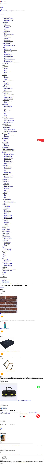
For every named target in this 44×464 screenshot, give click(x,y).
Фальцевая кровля (5, 39)
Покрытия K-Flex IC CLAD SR (8, 216)
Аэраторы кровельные (5, 165)
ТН (4, 112)
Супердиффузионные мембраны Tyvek (9, 201)
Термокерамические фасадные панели (7, 91)
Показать (1, 293)
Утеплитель (3, 247)
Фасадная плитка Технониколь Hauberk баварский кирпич (7, 313)
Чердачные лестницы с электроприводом (9, 135)
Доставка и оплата (8, 10)
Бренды (24, 10)
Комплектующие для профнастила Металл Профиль (10, 50)
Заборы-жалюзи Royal (7, 243)
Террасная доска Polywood (6, 233)
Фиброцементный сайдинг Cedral (8, 97)
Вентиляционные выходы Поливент (8, 158)
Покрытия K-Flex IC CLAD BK (8, 215)
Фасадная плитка (5, 76)
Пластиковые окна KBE (6, 181)
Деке (5, 170)
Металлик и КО (6, 38)
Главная (1, 283)
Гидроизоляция (5, 193)
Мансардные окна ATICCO (6, 147)
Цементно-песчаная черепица (6, 43)
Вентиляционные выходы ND (7, 159)
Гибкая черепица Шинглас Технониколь (9, 24)
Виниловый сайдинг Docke (7, 105)
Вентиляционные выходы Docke (8, 155)
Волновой (5, 72)
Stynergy (5, 36)
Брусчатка (3, 274)
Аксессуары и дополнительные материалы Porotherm (9, 269)
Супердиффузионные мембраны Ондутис (9, 200)
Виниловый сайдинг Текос (7, 108)
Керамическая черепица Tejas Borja (8, 56)
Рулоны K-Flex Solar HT (7, 210)
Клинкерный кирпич (6, 261)
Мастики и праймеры (4, 273)
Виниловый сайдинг (5, 104)
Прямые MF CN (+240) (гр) (7, 248)
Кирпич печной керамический (8, 263)
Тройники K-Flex (6, 224)
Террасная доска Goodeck (6, 230)
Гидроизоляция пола (6, 194)
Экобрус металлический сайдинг (8, 101)
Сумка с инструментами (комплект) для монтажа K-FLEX (24, 400)
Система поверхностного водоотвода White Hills (8, 149)
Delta (5, 190)
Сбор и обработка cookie (22, 415)
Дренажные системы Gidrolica (7, 125)
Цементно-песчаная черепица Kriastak (8, 44)
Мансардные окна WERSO (6, 139)
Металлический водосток (6, 117)
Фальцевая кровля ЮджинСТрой (8, 42)
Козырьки (3, 275)
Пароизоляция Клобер (7, 191)
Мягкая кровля (4, 23)
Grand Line (5, 33)
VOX (5, 90)
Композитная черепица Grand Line (8, 51)
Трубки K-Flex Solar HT (7, 206)
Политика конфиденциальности (23, 413)
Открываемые (6, 141)
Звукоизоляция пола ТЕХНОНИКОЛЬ (4, 328)
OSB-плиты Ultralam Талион (6, 236)
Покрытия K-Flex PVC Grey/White (8, 218)
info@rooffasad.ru (35, 412)
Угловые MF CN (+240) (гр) (7, 249)
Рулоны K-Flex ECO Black (7, 211)
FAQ (7, 413)
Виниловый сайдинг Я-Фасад (7, 111)
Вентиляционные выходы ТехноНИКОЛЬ (9, 154)
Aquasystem (5, 102)
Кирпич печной (5, 262)
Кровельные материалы (4, 21)
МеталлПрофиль (6, 35)
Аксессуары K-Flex (5, 219)
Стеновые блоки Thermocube (7, 264)
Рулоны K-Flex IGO (6, 212)
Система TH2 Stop (6, 183)
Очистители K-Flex (6, 221)
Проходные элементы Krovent (7, 162)
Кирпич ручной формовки (7, 260)
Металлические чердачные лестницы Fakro (9, 129)
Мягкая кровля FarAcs (7, 31)
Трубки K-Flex (4, 204)
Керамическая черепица (6, 53)
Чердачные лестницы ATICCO (6, 127)
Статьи (20, 412)
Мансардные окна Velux (6, 142)
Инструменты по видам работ (6, 17)
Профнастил (4, 47)
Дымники (4, 67)
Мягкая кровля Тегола (7, 25)
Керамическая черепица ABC (7, 58)
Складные (5, 134)
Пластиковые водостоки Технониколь (8, 122)
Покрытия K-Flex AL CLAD (7, 214)
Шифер (4, 69)
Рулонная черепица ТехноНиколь (8, 26)
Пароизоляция (4, 187)
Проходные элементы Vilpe (7, 164)
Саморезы (4, 73)
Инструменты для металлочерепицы (8, 20)
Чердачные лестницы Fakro (6, 128)
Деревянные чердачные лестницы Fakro (9, 132)
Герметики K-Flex (6, 222)
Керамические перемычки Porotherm (7, 270)
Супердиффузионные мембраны (7, 199)
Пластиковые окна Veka (6, 180)
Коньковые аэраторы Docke (7, 172)
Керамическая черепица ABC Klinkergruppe (9, 59)
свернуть (42, 141)
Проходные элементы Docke (7, 163)
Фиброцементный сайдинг (6, 92)
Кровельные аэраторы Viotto (7, 166)
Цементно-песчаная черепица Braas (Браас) (9, 45)
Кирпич (3, 258)
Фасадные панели (5, 86)
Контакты (22, 10)
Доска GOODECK (6, 84)
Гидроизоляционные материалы (5, 226)
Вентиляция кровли (4, 152)
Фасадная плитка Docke (7, 78)
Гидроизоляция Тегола (7, 198)
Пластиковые (6, 144)
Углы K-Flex (5, 225)
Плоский (5, 70)
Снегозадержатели (4, 227)
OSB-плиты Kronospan (5, 235)
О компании (12, 10)
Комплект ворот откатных (7, 239)
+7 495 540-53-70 (2, 14)
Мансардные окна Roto (5, 143)
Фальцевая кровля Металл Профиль (8, 41)
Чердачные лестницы (4, 126)
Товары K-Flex (3, 203)
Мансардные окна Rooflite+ (6, 138)
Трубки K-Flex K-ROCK (7, 208)
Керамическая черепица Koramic (8, 54)
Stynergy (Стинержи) (6, 103)
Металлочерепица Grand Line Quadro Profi (9, 34)
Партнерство (15, 10)
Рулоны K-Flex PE (6, 213)
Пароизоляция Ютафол (7, 189)
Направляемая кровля (5, 63)
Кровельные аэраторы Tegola (7, 168)
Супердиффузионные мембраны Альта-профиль (10, 202)
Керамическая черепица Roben (8, 60)
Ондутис (5, 196)
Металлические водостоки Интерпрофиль (9, 120)
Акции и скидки (2, 10)
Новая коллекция (6, 66)
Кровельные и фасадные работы (10, 412)
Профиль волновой (5, 22)
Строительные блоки (4, 267)
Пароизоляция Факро (6, 188)
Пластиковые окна (4, 178)
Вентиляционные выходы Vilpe (8, 156)
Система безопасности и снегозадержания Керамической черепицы (12, 62)
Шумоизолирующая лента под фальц (8, 186)
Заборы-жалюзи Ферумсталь (7, 242)
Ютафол (5, 197)
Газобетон (4, 268)
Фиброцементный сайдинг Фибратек (8, 99)
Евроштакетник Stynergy (7, 244)
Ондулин (4, 65)
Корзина (1, 428)
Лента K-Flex (5, 220)
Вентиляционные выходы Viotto (8, 153)
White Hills (5, 79)
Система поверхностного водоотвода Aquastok (8, 150)
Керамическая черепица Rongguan (8, 61)
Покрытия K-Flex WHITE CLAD (8, 217)
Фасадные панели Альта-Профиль (8, 88)
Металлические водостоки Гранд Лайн (9, 118)
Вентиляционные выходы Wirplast (8, 157)
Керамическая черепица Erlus (7, 57)
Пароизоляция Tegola (6, 192)
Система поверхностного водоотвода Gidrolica (8, 151)
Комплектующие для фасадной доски (8, 85)
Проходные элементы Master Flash (8, 161)
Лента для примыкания (7, 185)
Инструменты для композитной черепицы (9, 19)
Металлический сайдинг (6, 100)
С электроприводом (6, 145)
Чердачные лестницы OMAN (6, 133)
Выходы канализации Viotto (7, 175)
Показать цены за (3, 290)
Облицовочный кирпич (6, 259)
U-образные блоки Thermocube (8, 265)
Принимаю (2, 463)
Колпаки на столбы (5, 240)
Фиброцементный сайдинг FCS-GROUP (9, 95)
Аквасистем (5, 169)
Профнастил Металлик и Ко (7, 49)
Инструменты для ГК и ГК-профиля (8, 18)
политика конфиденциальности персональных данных (12, 445)
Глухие (5, 140)
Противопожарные (6, 136)
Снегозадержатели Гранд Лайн (6, 228)
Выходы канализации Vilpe (7, 176)
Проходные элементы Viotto (7, 160)
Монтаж (5, 10)
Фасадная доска (5, 81)
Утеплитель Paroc (5, 252)
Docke (5, 29)
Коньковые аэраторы (5, 171)
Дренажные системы (5, 124)
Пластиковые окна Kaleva (6, 179)
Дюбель (5, 74)
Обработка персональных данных (24, 414)
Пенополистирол (5, 256)
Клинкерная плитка (6, 77)
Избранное (2, 7)
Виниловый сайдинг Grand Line (8, 107)
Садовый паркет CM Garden (6, 234)
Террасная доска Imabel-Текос (6, 231)
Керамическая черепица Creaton (8, 55)
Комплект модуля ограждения (7, 238)
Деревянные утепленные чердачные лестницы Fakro (10, 131)
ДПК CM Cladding (6, 83)
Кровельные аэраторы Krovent (8, 167)
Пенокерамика (18, 10)
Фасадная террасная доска (7, 82)
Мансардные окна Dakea (6, 137)
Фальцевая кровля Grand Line (7, 40)
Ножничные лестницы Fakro (7, 130)
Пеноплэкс (5, 257)
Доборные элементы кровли (5, 246)
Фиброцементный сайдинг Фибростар (8, 96)
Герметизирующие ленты (6, 184)
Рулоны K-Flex (4, 209)
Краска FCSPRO (6, 93)
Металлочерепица (5, 32)
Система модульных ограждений (7, 237)
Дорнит (4, 271)
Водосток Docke (6, 121)
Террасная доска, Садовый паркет (6, 229)
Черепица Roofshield (6, 27)
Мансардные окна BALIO (6, 146)
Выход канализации (5, 174)
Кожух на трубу (6, 68)
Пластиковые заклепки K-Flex (7, 223)
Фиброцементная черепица (7, 71)
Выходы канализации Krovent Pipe (8, 177)
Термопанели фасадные (7, 87)
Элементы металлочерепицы (7, 37)
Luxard (5, 52)
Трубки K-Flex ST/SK (6, 205)
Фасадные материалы (4, 75)
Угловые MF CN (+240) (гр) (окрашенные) (9, 250)
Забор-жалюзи (4, 241)
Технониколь (4, 254)
